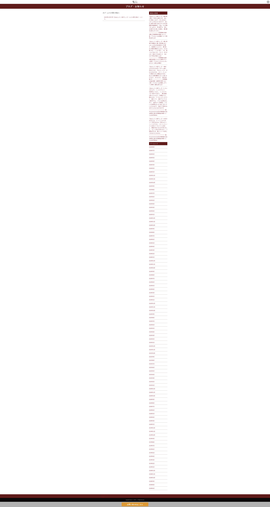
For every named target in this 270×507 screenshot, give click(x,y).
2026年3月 (151, 164)
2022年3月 (151, 335)
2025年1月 (151, 214)
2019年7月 (151, 445)
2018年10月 (152, 477)
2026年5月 (151, 157)
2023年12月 (152, 260)
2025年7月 (151, 193)
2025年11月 (152, 179)
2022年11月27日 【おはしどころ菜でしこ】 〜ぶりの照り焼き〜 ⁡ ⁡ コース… (123, 18)
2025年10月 (152, 182)
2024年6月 (151, 239)
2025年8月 (151, 189)
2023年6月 (151, 282)
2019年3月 (151, 459)
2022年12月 (152, 303)
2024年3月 (151, 250)
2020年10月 (152, 395)
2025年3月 (151, 207)
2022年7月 (151, 321)
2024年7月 (151, 235)
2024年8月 (151, 232)
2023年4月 (151, 289)
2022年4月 (151, 331)
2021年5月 (151, 371)
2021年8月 (151, 360)
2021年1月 (151, 385)
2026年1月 (151, 171)
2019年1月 (151, 467)
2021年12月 (152, 346)
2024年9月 (151, 228)
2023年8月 (151, 275)
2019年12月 (152, 427)
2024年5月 (151, 243)
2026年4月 (151, 161)
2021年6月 (151, 367)
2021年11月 (152, 349)
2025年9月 (151, 186)
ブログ (103, 497)
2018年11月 (152, 474)
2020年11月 (152, 392)
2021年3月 (151, 378)
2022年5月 (151, 328)
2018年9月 (151, 481)
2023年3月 (151, 292)
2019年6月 (151, 449)
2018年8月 (151, 484)
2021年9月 (151, 356)
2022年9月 (151, 314)
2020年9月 (151, 399)
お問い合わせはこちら (135, 504)
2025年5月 (151, 200)
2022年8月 (151, 317)
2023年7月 (151, 278)
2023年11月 (152, 264)
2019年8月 (151, 442)
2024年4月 (151, 246)
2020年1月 (151, 424)
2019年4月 (151, 456)
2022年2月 (151, 339)
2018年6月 (151, 488)
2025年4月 (151, 203)
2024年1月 (151, 257)
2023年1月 (151, 299)
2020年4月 (151, 417)
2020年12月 (152, 388)
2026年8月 (151, 147)
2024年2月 (151, 253)
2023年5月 (151, 285)
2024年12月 (152, 218)
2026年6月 (151, 154)
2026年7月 (151, 150)
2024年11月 (152, 221)
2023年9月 (151, 271)
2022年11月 (152, 307)
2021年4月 (151, 374)
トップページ (104, 495)
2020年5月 (151, 413)
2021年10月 (152, 353)
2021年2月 (151, 381)
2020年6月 (151, 410)
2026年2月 (151, 168)
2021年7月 (151, 363)
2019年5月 (151, 452)
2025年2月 (151, 211)
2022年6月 (151, 324)
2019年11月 (152, 431)
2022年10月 (152, 310)
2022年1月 (151, 342)
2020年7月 (151, 406)
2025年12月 (152, 175)
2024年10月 (152, 225)
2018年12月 (152, 470)
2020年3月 (151, 420)
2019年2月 (151, 463)
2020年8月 (151, 403)
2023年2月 (151, 296)
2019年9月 (151, 438)
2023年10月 (152, 267)
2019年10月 (152, 435)
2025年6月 (151, 196)
